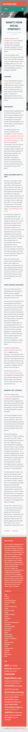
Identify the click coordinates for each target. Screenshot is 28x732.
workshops (7, 719)
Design (6, 608)
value (10, 715)
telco (21, 707)
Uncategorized (8, 648)
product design (8, 697)
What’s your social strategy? (14, 26)
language (13, 689)
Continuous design (9, 602)
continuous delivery (10, 600)
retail (6, 640)
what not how (15, 717)
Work (5, 656)
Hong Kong (7, 618)
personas (12, 694)
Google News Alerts (9, 83)
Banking (6, 598)
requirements (17, 702)
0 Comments (7, 531)
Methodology (8, 634)
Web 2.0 (6, 652)
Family (6, 616)
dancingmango (9, 4)
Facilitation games (9, 614)
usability (6, 650)
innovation (7, 624)
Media (6, 632)
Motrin (9, 497)
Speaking (7, 644)
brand (13, 668)
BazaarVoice (16, 63)
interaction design (9, 626)
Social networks (8, 642)
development (8, 681)
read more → (15, 531)
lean (17, 689)
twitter (15, 709)
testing (6, 709)
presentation (17, 694)
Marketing (7, 630)
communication (13, 671)
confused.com (7, 396)
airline (11, 665)
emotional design (9, 610)
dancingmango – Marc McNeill (18, 728)
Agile (5, 594)
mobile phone (7, 694)
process (22, 694)
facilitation (15, 681)
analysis (15, 665)
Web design (7, 654)
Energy (6, 612)
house (6, 620)
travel (6, 646)
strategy (17, 707)
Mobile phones (8, 636)
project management (10, 638)
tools (9, 709)
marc (15, 34)
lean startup (7, 628)
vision (14, 715)
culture (6, 604)
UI (18, 709)
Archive (6, 596)
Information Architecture (11, 622)
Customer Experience (10, 606)
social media (8, 704)
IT (9, 689)
